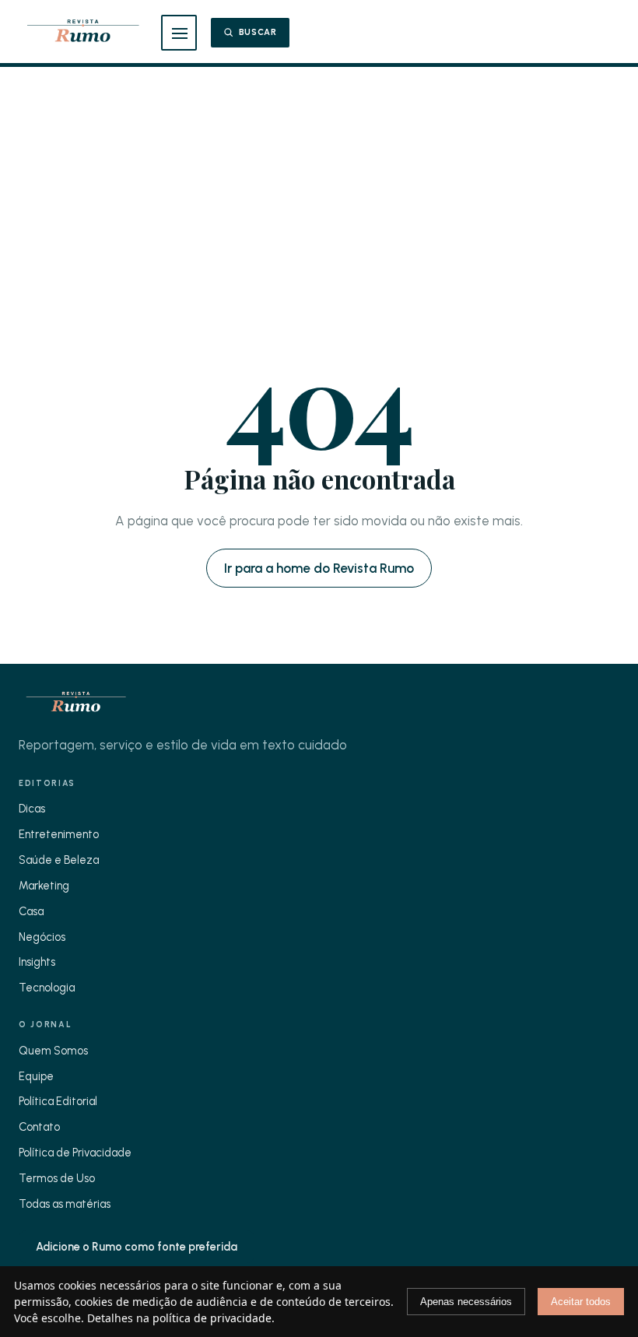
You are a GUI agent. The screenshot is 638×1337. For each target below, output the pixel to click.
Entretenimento (59, 834)
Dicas (32, 809)
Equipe (36, 1076)
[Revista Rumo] (76, 703)
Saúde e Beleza (59, 860)
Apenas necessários (466, 1301)
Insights (37, 962)
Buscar (258, 32)
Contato (39, 1127)
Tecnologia (47, 988)
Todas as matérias (64, 1204)
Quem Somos (53, 1051)
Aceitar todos (581, 1301)
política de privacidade (212, 1318)
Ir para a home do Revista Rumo (319, 568)
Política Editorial (58, 1101)
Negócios (42, 937)
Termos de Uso (57, 1178)
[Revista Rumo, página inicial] (83, 32)
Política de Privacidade (75, 1153)
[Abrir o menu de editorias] (179, 33)
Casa (31, 911)
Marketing (44, 886)
